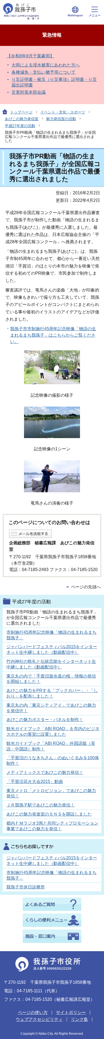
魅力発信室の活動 (61, 119)
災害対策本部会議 (28, 92)
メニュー (95, 15)
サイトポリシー (71, 1012)
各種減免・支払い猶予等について (43, 72)
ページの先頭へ (86, 587)
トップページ (21, 112)
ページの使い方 (33, 1012)
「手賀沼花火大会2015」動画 (34, 781)
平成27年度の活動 (20, 126)
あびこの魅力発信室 (21, 119)
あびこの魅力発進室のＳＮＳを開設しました (49, 814)
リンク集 (79, 1019)
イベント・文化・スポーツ (62, 112)
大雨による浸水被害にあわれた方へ (45, 65)
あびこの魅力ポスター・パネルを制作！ (44, 719)
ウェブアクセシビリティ (39, 1019)
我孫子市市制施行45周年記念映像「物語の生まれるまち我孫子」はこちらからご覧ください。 (53, 335)
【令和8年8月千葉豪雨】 (30, 56)
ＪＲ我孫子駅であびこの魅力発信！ (40, 805)
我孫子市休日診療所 (25, 887)
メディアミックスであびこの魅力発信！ (44, 772)
